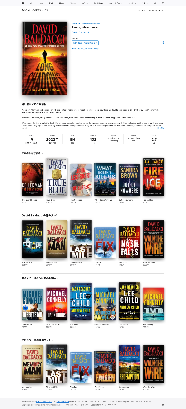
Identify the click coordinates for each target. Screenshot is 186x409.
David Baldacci (80, 32)
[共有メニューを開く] (163, 42)
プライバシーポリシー (73, 405)
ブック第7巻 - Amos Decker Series (86, 24)
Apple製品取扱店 (63, 402)
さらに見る (160, 128)
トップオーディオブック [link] (156, 11)
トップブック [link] (141, 11)
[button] (155, 3)
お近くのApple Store (44, 402)
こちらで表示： (84, 43)
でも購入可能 (84, 49)
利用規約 (85, 405)
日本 (162, 405)
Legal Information (98, 405)
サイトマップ (112, 405)
